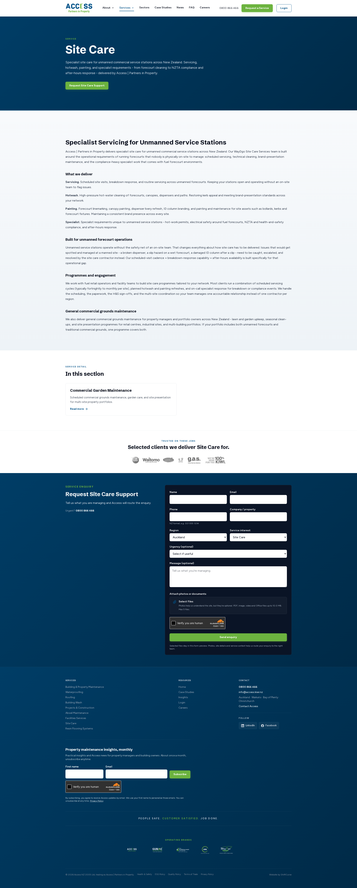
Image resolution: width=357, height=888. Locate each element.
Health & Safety (144, 874)
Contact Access (248, 706)
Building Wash (73, 702)
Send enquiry (228, 637)
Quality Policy (174, 874)
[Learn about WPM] (205, 850)
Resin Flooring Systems (79, 728)
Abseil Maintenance (76, 713)
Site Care (70, 723)
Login (284, 8)
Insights (183, 697)
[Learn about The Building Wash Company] (182, 849)
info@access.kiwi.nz (251, 692)
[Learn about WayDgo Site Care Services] (226, 850)
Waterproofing (74, 692)
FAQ (191, 7)
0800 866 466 (229, 8)
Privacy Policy (96, 801)
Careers (205, 7)
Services (124, 7)
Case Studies (163, 7)
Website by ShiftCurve (280, 874)
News (180, 7)
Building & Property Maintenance (84, 687)
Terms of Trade (191, 874)
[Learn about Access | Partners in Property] (131, 849)
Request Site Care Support (86, 85)
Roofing (70, 697)
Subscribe (179, 774)
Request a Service (257, 8)
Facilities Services (75, 718)
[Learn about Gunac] (157, 849)
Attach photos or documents (188, 593)
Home (182, 687)
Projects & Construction (79, 707)
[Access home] (79, 8)
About (106, 7)
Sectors (144, 7)
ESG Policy (160, 874)
